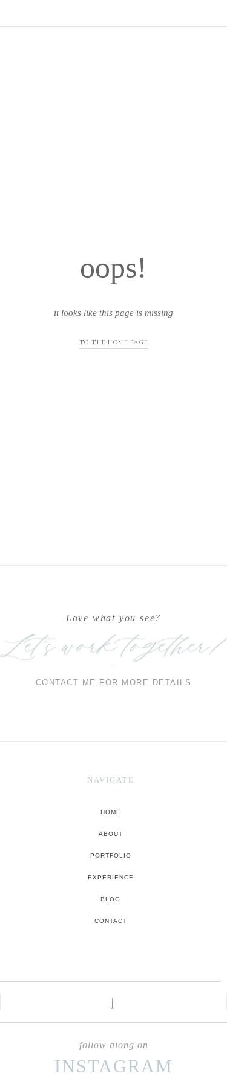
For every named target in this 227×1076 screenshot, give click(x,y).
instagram (113, 1066)
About (111, 833)
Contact (110, 921)
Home (110, 812)
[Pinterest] (126, 962)
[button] (113, 10)
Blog (110, 899)
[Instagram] (94, 962)
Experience (111, 877)
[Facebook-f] (110, 962)
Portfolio (110, 855)
